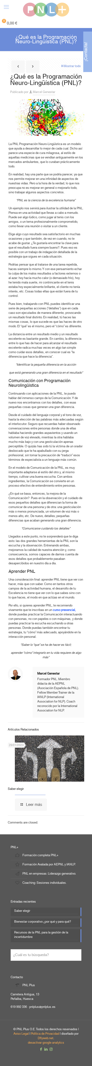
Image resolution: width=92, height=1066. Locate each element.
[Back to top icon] (82, 1056)
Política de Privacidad (45, 1034)
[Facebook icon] (41, 1049)
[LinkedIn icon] (46, 1049)
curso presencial (64, 610)
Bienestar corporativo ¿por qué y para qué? (42, 922)
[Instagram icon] (51, 1049)
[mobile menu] (6, 7)
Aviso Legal (21, 1034)
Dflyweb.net (45, 1038)
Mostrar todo (72, 66)
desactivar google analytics (46, 1043)
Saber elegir (16, 789)
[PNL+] (46, 9)
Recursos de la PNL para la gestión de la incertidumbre (41, 935)
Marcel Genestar (44, 92)
